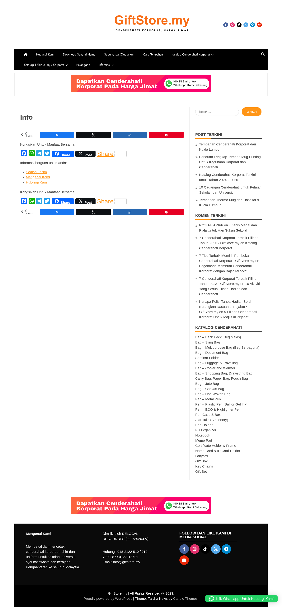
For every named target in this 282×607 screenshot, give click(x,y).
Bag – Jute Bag (207, 384)
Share (105, 154)
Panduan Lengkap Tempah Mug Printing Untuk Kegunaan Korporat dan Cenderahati (230, 162)
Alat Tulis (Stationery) (211, 420)
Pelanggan (83, 65)
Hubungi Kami (45, 54)
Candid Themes (185, 598)
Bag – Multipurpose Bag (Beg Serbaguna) (227, 347)
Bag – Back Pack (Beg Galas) (218, 337)
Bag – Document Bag (211, 353)
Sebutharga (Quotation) (119, 54)
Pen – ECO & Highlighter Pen (218, 409)
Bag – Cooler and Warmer (215, 368)
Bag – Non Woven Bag (212, 394)
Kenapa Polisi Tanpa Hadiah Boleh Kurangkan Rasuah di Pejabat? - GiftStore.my (225, 307)
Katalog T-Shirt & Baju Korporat (44, 65)
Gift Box (201, 461)
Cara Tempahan (153, 54)
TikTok (239, 24)
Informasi (104, 65)
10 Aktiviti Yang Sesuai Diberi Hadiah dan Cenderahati (229, 289)
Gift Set (201, 471)
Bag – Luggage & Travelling (216, 363)
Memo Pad (203, 440)
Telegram (252, 24)
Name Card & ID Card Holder (217, 451)
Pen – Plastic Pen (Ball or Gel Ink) (221, 404)
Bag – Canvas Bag (209, 389)
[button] (241, 598)
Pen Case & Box (208, 415)
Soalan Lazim (36, 172)
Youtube (259, 24)
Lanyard (201, 456)
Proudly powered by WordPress (108, 598)
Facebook (225, 24)
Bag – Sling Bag (207, 342)
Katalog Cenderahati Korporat (191, 54)
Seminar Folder (207, 358)
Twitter (245, 24)
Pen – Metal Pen (208, 399)
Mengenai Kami (38, 177)
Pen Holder (204, 425)
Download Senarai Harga (79, 54)
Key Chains (204, 466)
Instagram (232, 24)
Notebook (202, 435)
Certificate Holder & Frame (215, 446)
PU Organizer (205, 430)
